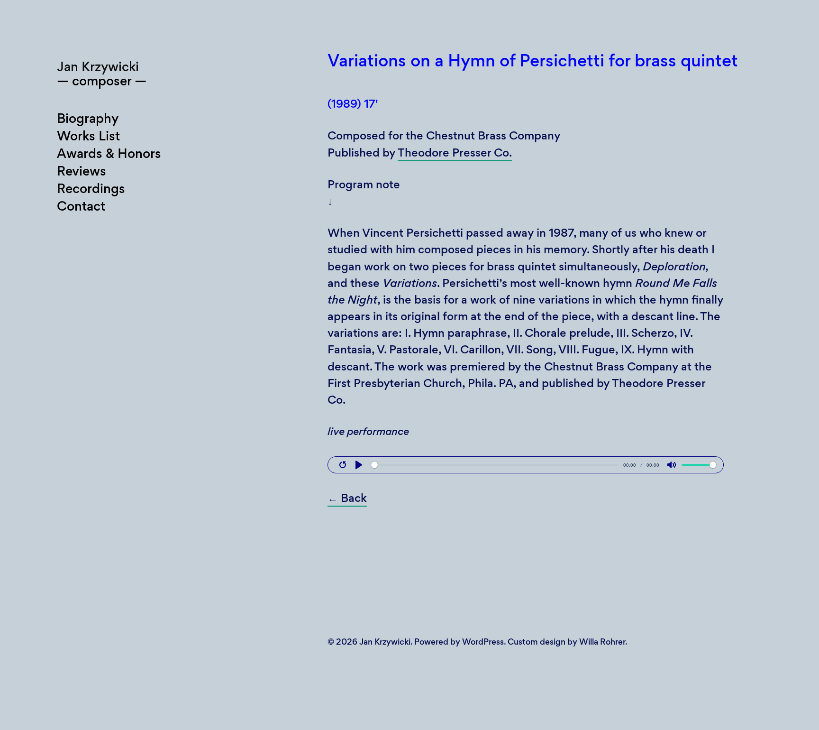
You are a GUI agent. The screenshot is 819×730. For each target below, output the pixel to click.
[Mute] (671, 465)
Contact (81, 206)
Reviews (81, 171)
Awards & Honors (109, 153)
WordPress (483, 641)
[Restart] (342, 465)
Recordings (91, 188)
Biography (87, 118)
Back (347, 498)
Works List (88, 136)
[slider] (495, 465)
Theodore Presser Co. (455, 152)
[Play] (358, 465)
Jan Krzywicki (98, 66)
